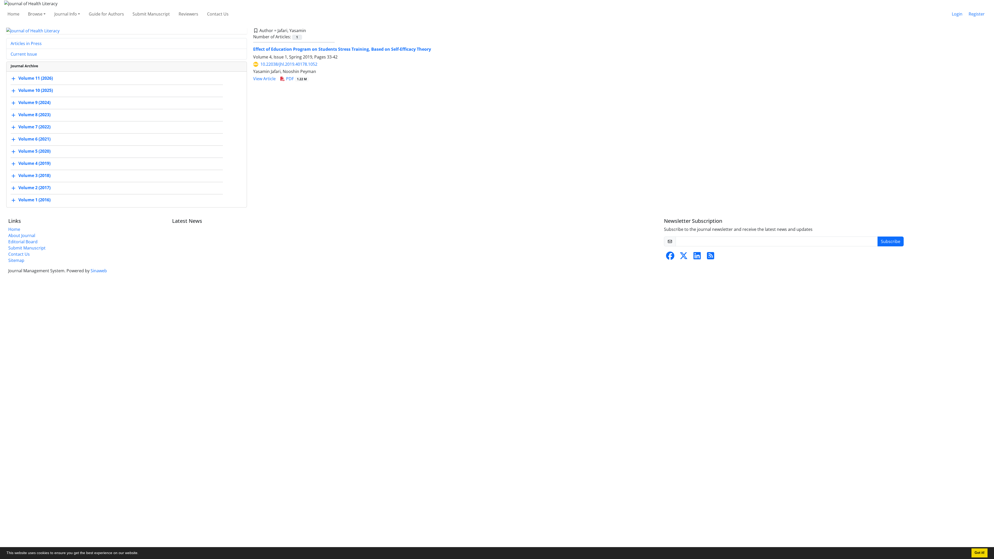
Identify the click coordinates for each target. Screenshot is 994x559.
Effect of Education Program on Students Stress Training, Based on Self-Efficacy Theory (342, 49)
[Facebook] (670, 257)
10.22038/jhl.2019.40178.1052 (288, 64)
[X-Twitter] (683, 257)
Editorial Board (23, 242)
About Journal (21, 235)
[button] (140, 553)
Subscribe (890, 241)
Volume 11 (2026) (35, 78)
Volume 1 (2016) (34, 200)
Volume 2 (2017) (34, 188)
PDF (296, 79)
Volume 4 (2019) (34, 163)
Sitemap (16, 260)
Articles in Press (26, 43)
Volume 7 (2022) (34, 127)
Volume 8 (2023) (34, 115)
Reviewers (188, 14)
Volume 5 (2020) (34, 151)
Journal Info (65, 14)
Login (957, 14)
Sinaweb (99, 271)
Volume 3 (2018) (34, 176)
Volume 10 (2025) (35, 90)
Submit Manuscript (151, 14)
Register (977, 14)
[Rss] (710, 257)
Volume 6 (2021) (34, 139)
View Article (264, 79)
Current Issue (24, 54)
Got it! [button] (979, 553)
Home (13, 14)
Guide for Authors (106, 14)
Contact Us (218, 14)
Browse (35, 14)
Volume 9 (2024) (34, 103)
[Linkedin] (697, 257)
